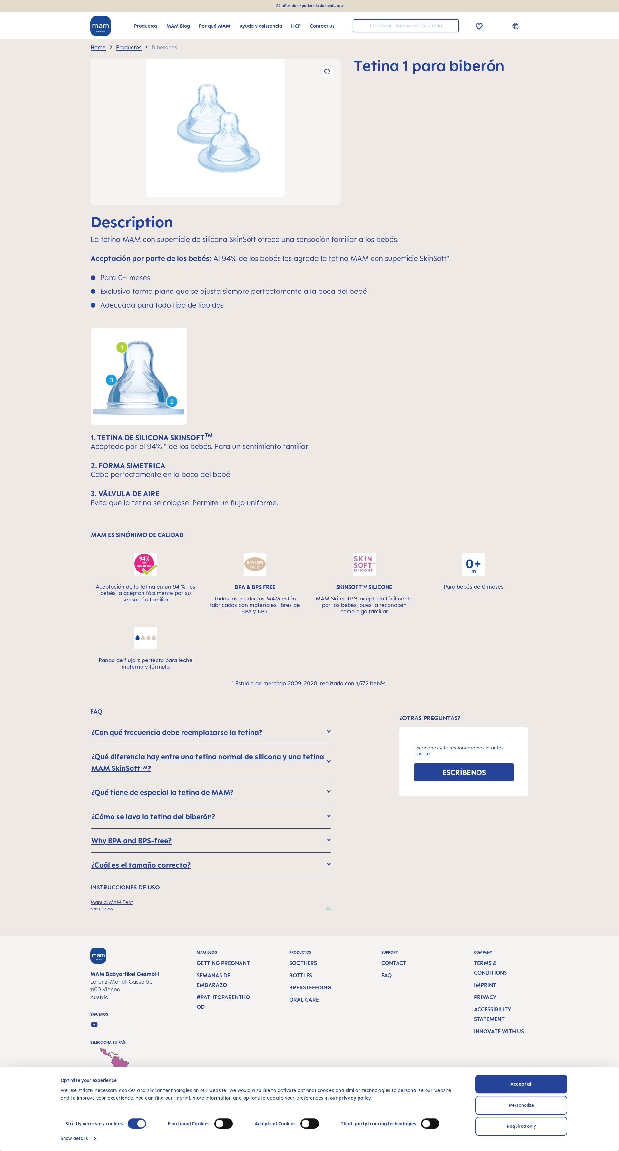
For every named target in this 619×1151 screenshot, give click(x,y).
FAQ (386, 975)
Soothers (303, 963)
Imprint (485, 985)
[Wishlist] (479, 25)
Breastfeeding (310, 987)
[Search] (452, 25)
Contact (393, 963)
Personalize (521, 1105)
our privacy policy (350, 1098)
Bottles (300, 975)
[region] (216, 132)
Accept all (521, 1084)
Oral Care (304, 1000)
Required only (521, 1126)
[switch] (223, 1123)
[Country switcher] (516, 26)
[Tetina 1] (215, 128)
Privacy (485, 997)
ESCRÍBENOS (464, 772)
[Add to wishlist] (327, 72)
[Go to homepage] (100, 26)
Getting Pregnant (223, 963)
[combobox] (406, 25)
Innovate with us (499, 1031)
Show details (74, 1138)
